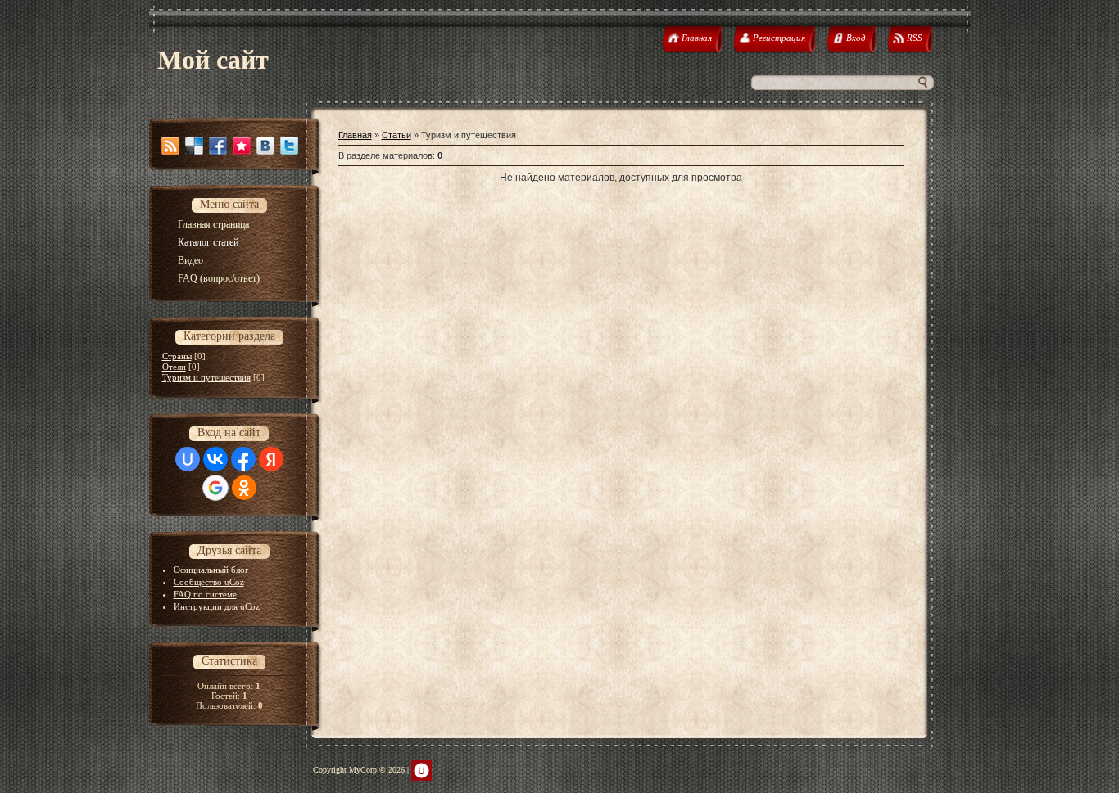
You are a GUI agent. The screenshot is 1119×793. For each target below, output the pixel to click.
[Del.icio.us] (194, 146)
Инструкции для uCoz (217, 606)
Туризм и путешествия (206, 377)
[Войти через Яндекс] (271, 459)
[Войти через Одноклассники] (244, 487)
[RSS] (170, 146)
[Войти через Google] (215, 488)
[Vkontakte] (265, 146)
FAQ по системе (205, 594)
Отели (174, 367)
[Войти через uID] (187, 459)
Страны (177, 356)
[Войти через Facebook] (243, 459)
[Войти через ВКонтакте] (215, 459)
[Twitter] (289, 146)
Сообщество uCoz (209, 582)
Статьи (396, 135)
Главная (355, 135)
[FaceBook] (218, 146)
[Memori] (242, 146)
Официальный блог (211, 569)
